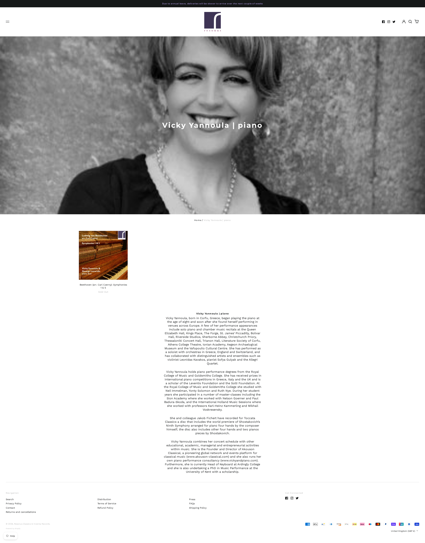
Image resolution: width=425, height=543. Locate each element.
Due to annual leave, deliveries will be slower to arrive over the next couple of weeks (212, 3)
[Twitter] (393, 21)
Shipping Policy (198, 507)
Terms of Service (106, 503)
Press (192, 499)
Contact (10, 507)
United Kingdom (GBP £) (403, 531)
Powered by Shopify (13, 528)
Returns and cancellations (21, 512)
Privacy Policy (13, 503)
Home (197, 220)
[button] (410, 21)
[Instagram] (388, 21)
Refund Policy (105, 507)
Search (10, 499)
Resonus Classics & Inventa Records (32, 524)
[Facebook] (383, 21)
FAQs (192, 503)
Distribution (104, 499)
